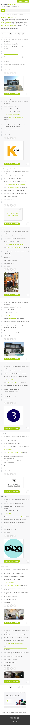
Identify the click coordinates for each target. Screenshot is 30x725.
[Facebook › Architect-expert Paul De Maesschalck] (8, 205)
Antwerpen (6, 175)
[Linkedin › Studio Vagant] (11, 605)
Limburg (5, 106)
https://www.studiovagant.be (14, 585)
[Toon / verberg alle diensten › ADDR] (16, 326)
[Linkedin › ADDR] (11, 339)
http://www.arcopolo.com (13, 187)
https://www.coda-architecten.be (15, 247)
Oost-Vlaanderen (7, 573)
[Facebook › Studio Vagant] (8, 605)
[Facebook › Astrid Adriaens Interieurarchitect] (8, 668)
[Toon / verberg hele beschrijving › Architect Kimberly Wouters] (16, 122)
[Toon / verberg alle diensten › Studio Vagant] (16, 593)
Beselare (15, 634)
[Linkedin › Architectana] (11, 474)
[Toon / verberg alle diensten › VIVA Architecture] (16, 523)
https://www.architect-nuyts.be (15, 57)
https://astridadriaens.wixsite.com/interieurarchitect (15, 648)
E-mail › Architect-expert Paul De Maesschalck (14, 184)
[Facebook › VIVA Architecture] (8, 536)
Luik (5, 440)
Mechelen (12, 370)
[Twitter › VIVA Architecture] (5, 536)
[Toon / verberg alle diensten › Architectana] (16, 461)
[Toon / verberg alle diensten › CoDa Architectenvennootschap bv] (16, 256)
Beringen (10, 106)
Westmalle (12, 175)
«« (2, 33)
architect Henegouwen (6, 22)
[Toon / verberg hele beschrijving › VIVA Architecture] (16, 519)
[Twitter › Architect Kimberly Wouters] (5, 138)
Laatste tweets (8, 333)
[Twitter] (11, 718)
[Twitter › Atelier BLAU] (5, 403)
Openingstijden (8, 330)
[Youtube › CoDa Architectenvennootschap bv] (14, 269)
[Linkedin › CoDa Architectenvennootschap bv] (11, 269)
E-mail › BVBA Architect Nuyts (11, 54)
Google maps (22, 44)
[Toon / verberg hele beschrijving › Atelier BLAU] (16, 386)
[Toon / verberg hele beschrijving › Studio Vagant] (16, 588)
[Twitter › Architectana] (5, 474)
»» (23, 33)
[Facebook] (15, 718)
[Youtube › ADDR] (14, 339)
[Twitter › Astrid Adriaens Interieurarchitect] (5, 668)
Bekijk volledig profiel (12, 93)
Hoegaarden (15, 44)
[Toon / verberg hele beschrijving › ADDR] (16, 322)
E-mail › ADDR (7, 315)
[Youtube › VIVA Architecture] (14, 536)
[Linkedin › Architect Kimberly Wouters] (11, 138)
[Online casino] (15, 692)
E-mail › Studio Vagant (9, 582)
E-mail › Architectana (8, 449)
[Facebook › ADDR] (8, 339)
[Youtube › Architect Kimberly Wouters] (14, 138)
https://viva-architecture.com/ (15, 516)
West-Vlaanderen (8, 634)
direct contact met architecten (8, 25)
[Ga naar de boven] (27, 94)
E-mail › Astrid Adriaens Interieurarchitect (13, 643)
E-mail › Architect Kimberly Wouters (12, 114)
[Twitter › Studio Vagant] (5, 605)
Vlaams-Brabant (7, 44)
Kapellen (12, 235)
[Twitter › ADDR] (5, 339)
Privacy (17, 721)
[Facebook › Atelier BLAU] (8, 403)
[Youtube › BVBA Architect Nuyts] (14, 73)
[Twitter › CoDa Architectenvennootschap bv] (5, 269)
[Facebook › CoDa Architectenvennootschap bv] (8, 269)
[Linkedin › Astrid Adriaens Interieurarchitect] (11, 668)
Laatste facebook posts (10, 132)
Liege (8, 440)
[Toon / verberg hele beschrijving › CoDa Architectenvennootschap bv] (16, 252)
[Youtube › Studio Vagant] (14, 605)
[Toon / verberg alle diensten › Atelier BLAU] (16, 390)
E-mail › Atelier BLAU (8, 379)
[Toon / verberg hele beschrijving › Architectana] (16, 457)
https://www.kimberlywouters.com (16, 117)
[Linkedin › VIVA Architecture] (11, 536)
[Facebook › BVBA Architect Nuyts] (8, 73)
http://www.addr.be (12, 318)
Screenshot (7, 119)
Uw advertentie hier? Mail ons (15, 707)
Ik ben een (23, 1)
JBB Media (14, 721)
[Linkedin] (18, 718)
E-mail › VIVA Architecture (10, 513)
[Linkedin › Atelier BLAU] (11, 403)
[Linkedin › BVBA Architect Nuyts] (11, 73)
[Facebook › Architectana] (8, 474)
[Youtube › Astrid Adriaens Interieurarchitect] (14, 668)
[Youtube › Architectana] (14, 474)
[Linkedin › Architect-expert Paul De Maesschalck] (11, 205)
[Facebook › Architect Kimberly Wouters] (8, 138)
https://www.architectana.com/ (15, 452)
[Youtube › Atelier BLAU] (14, 403)
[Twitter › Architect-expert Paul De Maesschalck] (5, 205)
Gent (14, 573)
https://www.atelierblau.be (14, 382)
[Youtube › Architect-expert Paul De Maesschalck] (14, 205)
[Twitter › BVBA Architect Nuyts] (5, 73)
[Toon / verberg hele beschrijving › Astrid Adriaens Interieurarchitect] (16, 653)
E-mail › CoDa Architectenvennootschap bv (14, 244)
